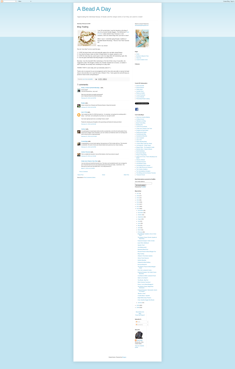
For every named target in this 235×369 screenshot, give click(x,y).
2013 (138, 202)
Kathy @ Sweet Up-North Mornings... (90, 87)
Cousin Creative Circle (142, 59)
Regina (83, 103)
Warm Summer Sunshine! (144, 282)
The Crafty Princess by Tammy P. (144, 167)
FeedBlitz (143, 187)
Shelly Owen (139, 89)
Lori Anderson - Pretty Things (143, 145)
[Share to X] (102, 79)
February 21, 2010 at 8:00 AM (88, 124)
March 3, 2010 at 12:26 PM (88, 168)
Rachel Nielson (140, 87)
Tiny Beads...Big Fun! (143, 280)
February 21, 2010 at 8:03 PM (88, 147)
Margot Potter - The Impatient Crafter (145, 147)
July (139, 221)
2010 (138, 208)
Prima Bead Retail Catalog (143, 98)
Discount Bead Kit (142, 264)
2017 (138, 193)
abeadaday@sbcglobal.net (141, 25)
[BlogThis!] (101, 79)
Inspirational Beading (141, 136)
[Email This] (99, 79)
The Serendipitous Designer (143, 171)
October (140, 214)
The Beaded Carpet (141, 163)
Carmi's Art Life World (141, 126)
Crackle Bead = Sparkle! (144, 295)
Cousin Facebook (140, 95)
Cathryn (83, 129)
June (139, 223)
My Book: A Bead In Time (142, 56)
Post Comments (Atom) (89, 177)
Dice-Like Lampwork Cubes (145, 270)
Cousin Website (140, 97)
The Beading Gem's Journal (143, 165)
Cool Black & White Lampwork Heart (147, 275)
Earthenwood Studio (141, 132)
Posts (138, 322)
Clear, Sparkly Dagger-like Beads (146, 300)
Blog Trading (141, 253)
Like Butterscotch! (142, 247)
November (140, 212)
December (140, 210)
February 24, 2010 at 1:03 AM (88, 156)
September (141, 217)
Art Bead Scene (140, 119)
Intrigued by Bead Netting (144, 262)
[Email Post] (96, 79)
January (140, 302)
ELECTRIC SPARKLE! (143, 243)
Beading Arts (139, 124)
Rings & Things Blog (141, 154)
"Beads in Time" (142, 293)
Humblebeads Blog (141, 134)
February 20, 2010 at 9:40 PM (88, 98)
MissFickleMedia (140, 151)
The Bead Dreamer (141, 161)
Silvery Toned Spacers (143, 258)
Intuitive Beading (142, 260)
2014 (138, 200)
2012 (138, 204)
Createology (84, 141)
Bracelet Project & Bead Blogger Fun (147, 251)
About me (138, 58)
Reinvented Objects (141, 153)
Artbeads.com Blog (141, 121)
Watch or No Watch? (143, 278)
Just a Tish (139, 139)
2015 (138, 197)
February (140, 232)
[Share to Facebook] (104, 79)
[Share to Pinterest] (106, 79)
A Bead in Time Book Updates (145, 256)
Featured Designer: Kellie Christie (146, 240)
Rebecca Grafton (140, 93)
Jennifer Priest (139, 91)
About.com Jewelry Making (143, 117)
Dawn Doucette (140, 85)
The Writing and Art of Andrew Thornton (146, 173)
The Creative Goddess (142, 169)
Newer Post (80, 174)
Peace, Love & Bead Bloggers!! (145, 284)
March (139, 230)
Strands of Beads (140, 159)
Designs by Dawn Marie (142, 130)
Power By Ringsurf (140, 315)
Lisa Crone (139, 340)
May (139, 225)
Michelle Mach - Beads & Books (144, 149)
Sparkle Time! (141, 245)
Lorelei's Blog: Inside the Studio (144, 143)
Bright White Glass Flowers (144, 297)
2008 (138, 307)
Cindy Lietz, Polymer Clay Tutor (89, 161)
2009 (138, 305)
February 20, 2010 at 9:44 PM (88, 107)
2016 (138, 195)
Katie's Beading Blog (141, 141)
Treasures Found (140, 174)
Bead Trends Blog (140, 123)
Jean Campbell (140, 138)
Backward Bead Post (143, 249)
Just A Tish (84, 112)
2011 (138, 206)
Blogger (124, 357)
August (140, 219)
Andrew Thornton (85, 152)
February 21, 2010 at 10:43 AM (89, 136)
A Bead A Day (94, 9)
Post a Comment (83, 171)
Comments (140, 324)
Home (103, 174)
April (139, 227)
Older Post (126, 174)
